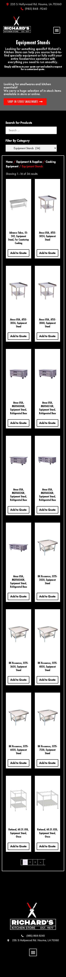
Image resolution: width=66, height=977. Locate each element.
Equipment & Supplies (29, 161)
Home (9, 161)
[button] (56, 30)
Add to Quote (18, 253)
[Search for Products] (31, 130)
